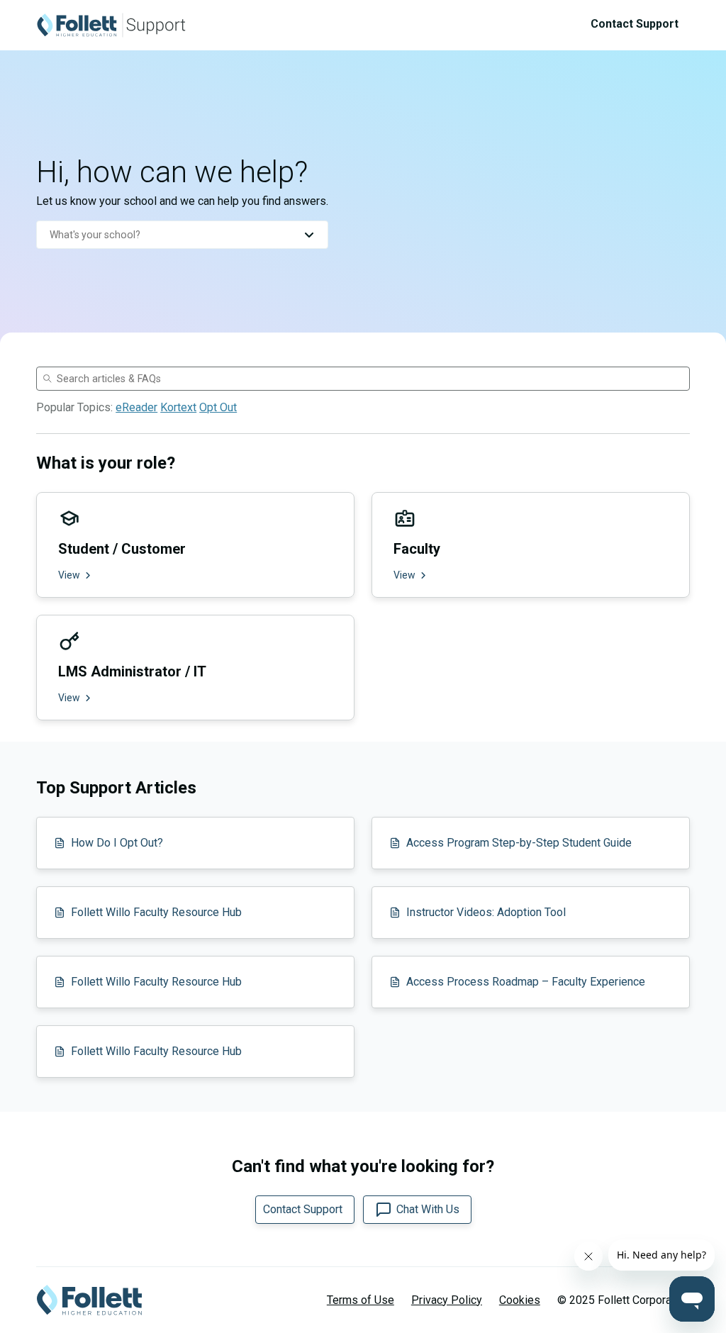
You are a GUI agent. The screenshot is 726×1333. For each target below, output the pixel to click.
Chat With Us (427, 1209)
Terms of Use (360, 1300)
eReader (136, 407)
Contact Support (634, 23)
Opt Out (218, 407)
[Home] (111, 25)
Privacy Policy (446, 1300)
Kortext (178, 407)
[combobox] (182, 235)
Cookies (519, 1300)
